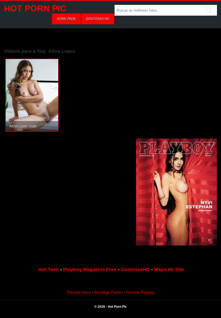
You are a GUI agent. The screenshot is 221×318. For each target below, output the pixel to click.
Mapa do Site (169, 269)
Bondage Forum (108, 292)
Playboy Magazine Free (89, 269)
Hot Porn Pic (35, 8)
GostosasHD (135, 269)
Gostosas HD (97, 19)
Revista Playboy (140, 292)
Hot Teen (48, 269)
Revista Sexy (79, 292)
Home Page (66, 19)
